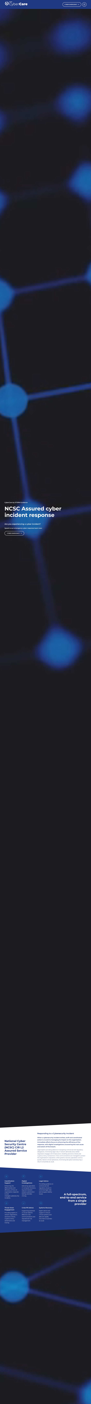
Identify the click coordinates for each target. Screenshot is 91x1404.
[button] (84, 4)
